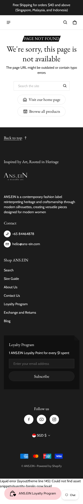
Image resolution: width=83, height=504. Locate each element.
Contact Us (12, 296)
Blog (7, 321)
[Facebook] (28, 419)
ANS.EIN (29, 466)
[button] (65, 22)
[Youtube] (41, 419)
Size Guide (11, 279)
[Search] (65, 86)
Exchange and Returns (20, 312)
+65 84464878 (23, 234)
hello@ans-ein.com (26, 244)
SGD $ (41, 435)
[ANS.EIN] (41, 22)
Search (9, 270)
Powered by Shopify (49, 466)
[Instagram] (54, 419)
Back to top (13, 137)
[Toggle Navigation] (8, 22)
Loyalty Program (16, 304)
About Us (10, 287)
